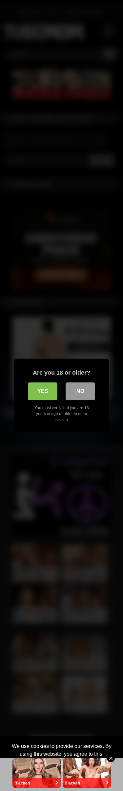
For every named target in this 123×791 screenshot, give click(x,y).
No (80, 391)
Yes (42, 391)
